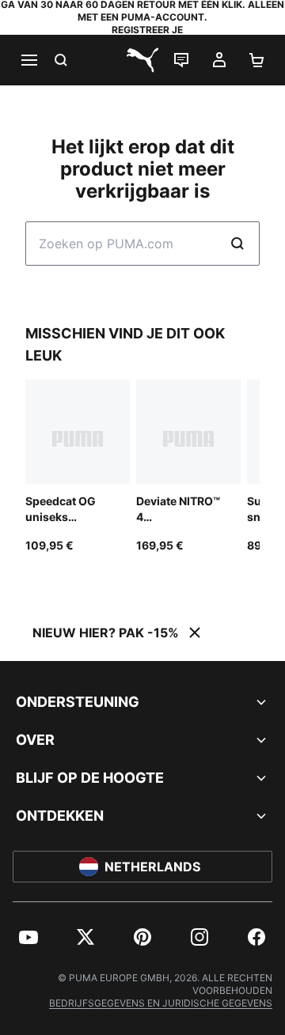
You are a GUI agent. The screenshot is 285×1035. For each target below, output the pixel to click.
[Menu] (28, 60)
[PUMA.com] (142, 60)
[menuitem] (28, 937)
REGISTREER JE (147, 30)
